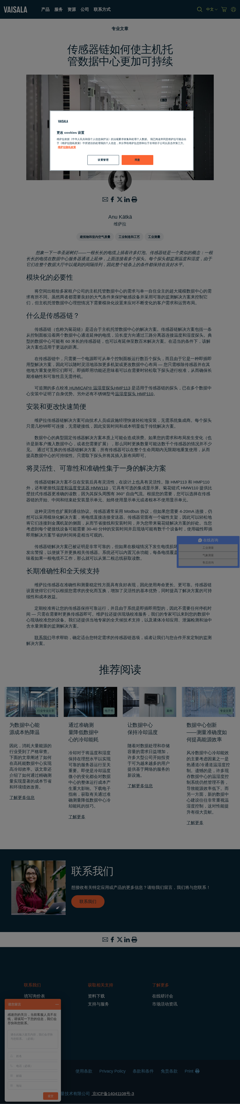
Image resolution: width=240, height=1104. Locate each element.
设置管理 (103, 159)
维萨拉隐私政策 (67, 147)
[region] (122, 140)
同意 (137, 159)
